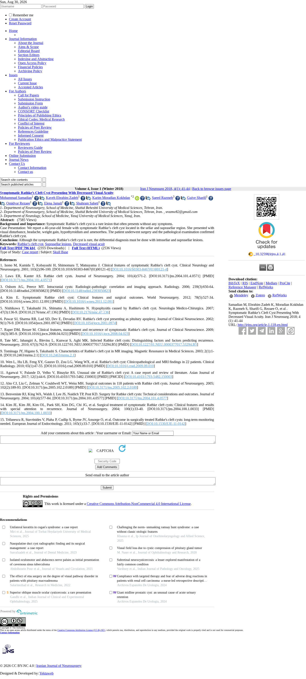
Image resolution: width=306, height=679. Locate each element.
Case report (30, 252)
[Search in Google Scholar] (36, 199)
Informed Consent (30, 135)
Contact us (25, 172)
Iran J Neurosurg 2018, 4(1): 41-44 (165, 189)
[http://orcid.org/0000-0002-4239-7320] (137, 199)
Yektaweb (46, 673)
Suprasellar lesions (58, 244)
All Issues (25, 79)
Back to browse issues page (211, 189)
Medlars (271, 283)
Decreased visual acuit (89, 244)
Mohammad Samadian (16, 198)
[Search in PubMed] (42, 199)
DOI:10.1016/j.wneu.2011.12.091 (89, 301)
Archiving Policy (30, 71)
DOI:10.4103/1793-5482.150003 (148, 377)
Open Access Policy (32, 63)
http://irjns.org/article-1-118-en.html (263, 325)
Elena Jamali (53, 203)
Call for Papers (28, 95)
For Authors (17, 91)
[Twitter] (252, 331)
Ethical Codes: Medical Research (41, 119)
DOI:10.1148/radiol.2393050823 (86, 291)
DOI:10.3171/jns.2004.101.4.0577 (142, 398)
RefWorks (266, 287)
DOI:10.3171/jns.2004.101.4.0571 (25, 280)
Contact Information (32, 168)
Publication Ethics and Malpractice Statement (50, 139)
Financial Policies (30, 67)
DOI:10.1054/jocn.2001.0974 (95, 323)
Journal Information (23, 39)
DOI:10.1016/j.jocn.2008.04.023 (105, 334)
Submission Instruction (34, 99)
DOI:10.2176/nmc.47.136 (90, 312)
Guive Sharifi (196, 198)
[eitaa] (291, 331)
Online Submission (22, 156)
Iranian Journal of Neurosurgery (59, 666)
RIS (245, 283)
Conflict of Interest (31, 123)
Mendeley (241, 295)
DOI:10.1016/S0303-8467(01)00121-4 (139, 269)
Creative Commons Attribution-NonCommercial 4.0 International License (139, 504)
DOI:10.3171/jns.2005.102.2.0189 (112, 387)
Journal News (18, 160)
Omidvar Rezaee (18, 203)
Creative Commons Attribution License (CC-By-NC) (81, 630)
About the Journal (30, 43)
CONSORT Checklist (33, 111)
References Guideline (33, 131)
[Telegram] (262, 331)
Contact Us (17, 164)
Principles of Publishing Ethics (39, 115)
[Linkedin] (271, 331)
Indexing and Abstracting (36, 59)
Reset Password (20, 23)
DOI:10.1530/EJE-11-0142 (166, 424)
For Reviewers (19, 143)
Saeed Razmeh (162, 198)
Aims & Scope (28, 47)
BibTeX (234, 283)
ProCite (285, 283)
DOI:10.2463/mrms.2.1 (57, 355)
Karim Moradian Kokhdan (111, 198)
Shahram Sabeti (87, 203)
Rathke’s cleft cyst (30, 244)
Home (13, 31)
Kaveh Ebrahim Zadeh (62, 198)
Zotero (260, 295)
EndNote (256, 283)
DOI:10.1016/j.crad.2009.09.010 (130, 366)
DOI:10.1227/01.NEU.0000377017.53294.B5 (164, 344)
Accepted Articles (30, 87)
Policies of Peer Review (35, 127)
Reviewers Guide (30, 147)
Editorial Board (29, 51)
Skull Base (60, 252)
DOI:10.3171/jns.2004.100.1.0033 (25, 413)
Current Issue (27, 83)
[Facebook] (242, 331)
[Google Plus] (281, 331)
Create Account (20, 19)
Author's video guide (32, 107)
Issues (13, 75)
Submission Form (30, 103)
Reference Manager (242, 287)
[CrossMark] (266, 250)
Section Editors (28, 55)
